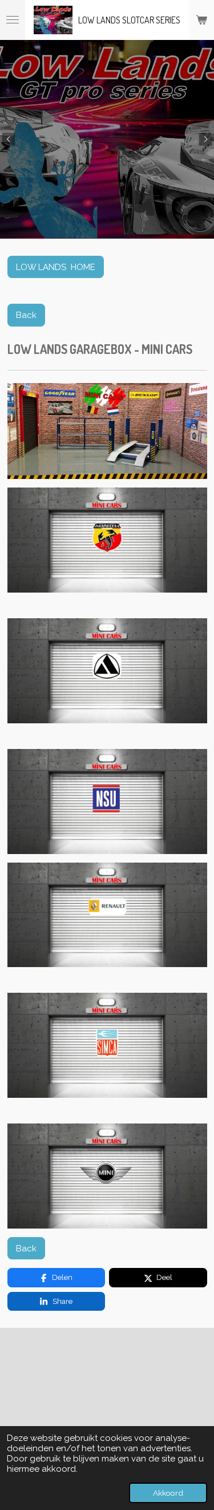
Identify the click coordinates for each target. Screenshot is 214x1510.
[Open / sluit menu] (12, 20)
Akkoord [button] (168, 1492)
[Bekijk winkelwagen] (201, 20)
